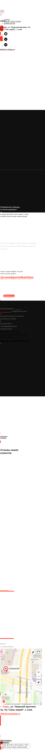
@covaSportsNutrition (16, 277)
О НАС (7, 20)
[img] (0, 23)
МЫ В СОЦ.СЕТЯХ (12, 21)
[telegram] (5, 46)
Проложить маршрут (5, 732)
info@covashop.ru (7, 49)
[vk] (5, 40)
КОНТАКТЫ (9, 23)
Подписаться (9, 296)
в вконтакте (5, 588)
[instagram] (5, 35)
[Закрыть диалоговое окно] (2, 11)
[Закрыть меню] (1, 14)
